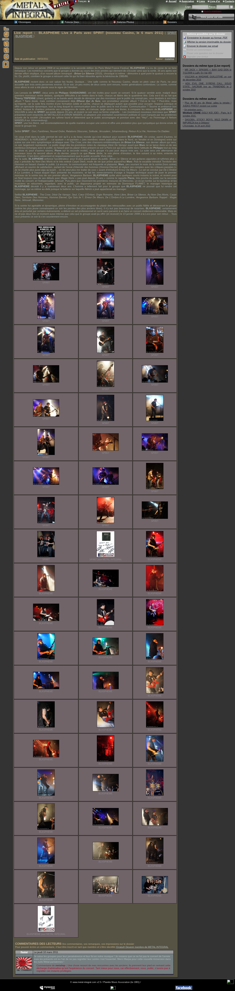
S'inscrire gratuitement (212, 11)
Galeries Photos (125, 22)
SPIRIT (171, 32)
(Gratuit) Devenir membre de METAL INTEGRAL (142, 947)
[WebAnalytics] (230, 983)
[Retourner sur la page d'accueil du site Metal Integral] (37, 10)
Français (82, 1)
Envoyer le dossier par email (202, 46)
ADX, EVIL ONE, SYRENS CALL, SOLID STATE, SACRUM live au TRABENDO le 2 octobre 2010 (207, 86)
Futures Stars (72, 22)
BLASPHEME (24, 36)
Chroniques (24, 22)
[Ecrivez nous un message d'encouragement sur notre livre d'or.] (209, 1)
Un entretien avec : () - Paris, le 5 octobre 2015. (207, 112)
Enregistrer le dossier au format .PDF (207, 37)
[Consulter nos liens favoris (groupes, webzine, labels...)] (198, 1)
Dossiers (172, 22)
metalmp (169, 59)
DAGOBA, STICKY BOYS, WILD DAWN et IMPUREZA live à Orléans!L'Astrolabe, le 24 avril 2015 (207, 122)
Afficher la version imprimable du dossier (209, 41)
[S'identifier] (231, 7)
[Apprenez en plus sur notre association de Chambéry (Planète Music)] (180, 1)
